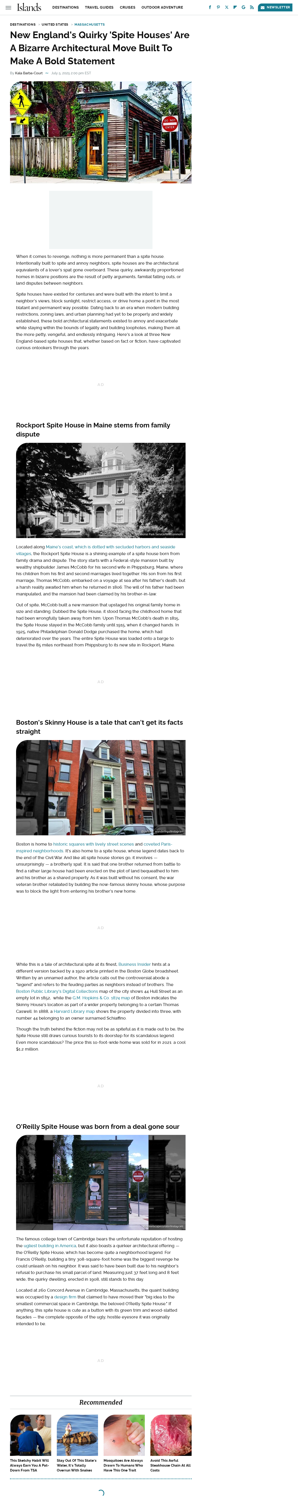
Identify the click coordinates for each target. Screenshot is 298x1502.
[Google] (243, 8)
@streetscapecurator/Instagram (163, 1226)
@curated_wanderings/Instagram (162, 831)
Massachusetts (89, 24)
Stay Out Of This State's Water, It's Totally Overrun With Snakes (76, 1465)
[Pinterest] (218, 8)
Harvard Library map (74, 1011)
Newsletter (278, 7)
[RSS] (252, 8)
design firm (65, 1296)
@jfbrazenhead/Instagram (172, 179)
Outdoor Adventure (162, 7)
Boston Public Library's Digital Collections (57, 991)
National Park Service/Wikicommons (160, 534)
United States (55, 24)
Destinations (65, 7)
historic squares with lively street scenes (93, 844)
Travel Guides (99, 7)
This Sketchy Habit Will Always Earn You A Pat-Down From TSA (29, 1465)
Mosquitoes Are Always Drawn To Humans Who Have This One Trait (123, 1465)
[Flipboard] (235, 8)
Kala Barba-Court (29, 73)
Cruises (127, 7)
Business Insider (135, 964)
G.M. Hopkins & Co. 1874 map (101, 997)
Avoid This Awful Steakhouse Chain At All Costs (170, 1465)
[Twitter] (226, 8)
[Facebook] (210, 8)
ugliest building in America (50, 1245)
